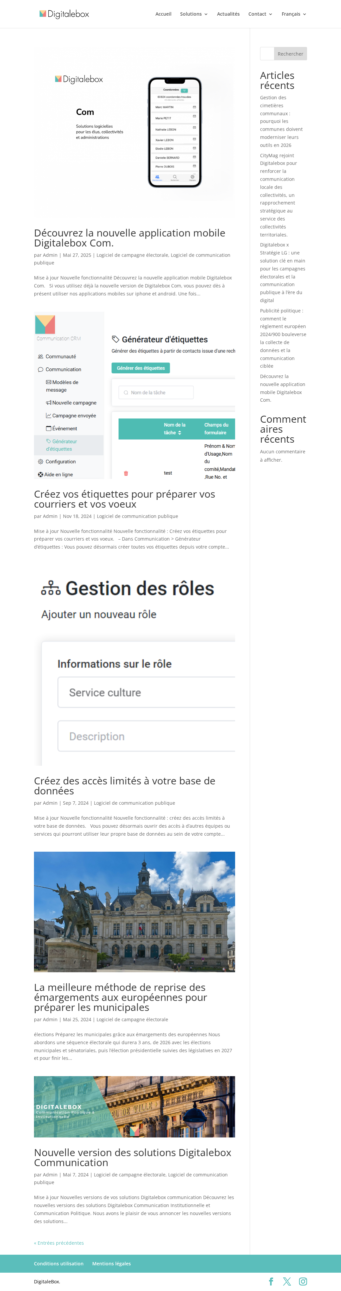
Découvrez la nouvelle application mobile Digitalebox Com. (129, 237)
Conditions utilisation (59, 1263)
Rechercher (290, 54)
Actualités (228, 14)
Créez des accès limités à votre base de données (124, 785)
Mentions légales (111, 1263)
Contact (257, 14)
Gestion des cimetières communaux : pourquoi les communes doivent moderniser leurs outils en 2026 (281, 121)
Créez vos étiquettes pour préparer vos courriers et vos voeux (124, 499)
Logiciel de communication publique (137, 516)
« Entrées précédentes (59, 1243)
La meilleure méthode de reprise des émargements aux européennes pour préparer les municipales (120, 997)
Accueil (163, 14)
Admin (50, 255)
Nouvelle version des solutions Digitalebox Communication (132, 1157)
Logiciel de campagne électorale (132, 255)
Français (291, 14)
